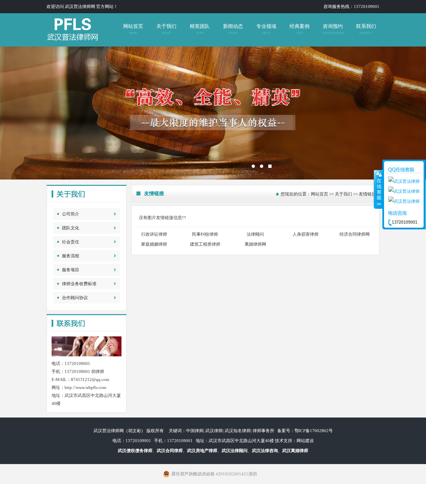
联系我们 (366, 29)
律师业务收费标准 (79, 283)
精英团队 (200, 29)
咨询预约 (332, 29)
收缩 (378, 189)
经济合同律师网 (354, 234)
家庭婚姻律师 (154, 244)
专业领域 (266, 29)
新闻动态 (233, 29)
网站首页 (133, 29)
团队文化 (70, 227)
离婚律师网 (255, 244)
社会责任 (70, 241)
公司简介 (70, 213)
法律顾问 (255, 234)
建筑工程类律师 (205, 244)
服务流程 (70, 255)
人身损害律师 (306, 234)
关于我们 (166, 29)
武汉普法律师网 (213, 113)
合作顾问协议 (75, 297)
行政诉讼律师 (154, 234)
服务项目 (70, 269)
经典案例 (300, 29)
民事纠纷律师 (205, 234)
